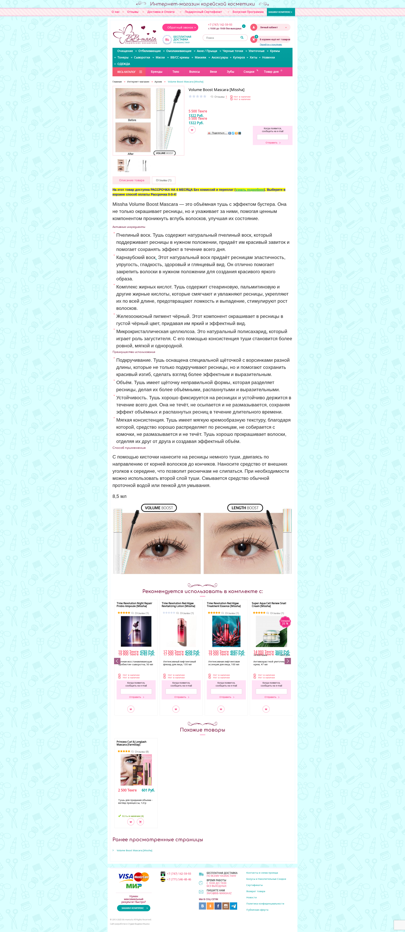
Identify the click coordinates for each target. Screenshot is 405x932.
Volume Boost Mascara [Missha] (134, 850)
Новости (251, 897)
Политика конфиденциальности (265, 903)
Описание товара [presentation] (131, 180)
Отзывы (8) (142, 751)
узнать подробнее (250, 189)
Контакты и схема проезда (262, 872)
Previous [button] (117, 661)
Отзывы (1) (142, 613)
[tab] (131, 180)
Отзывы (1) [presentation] (163, 180)
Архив (158, 81)
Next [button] (288, 661)
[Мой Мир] (239, 133)
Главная (117, 81)
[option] (148, 122)
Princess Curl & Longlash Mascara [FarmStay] (131, 743)
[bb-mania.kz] (135, 34)
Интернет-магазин (138, 81)
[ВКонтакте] (229, 133)
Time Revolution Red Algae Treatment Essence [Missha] (224, 605)
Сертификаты (254, 885)
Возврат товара (255, 891)
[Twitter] (233, 133)
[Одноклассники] (236, 133)
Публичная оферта (257, 909)
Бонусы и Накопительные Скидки (266, 878)
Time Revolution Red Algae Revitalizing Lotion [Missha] (178, 605)
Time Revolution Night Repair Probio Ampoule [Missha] (134, 605)
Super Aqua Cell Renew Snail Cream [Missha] (269, 605)
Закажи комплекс (279, 11)
